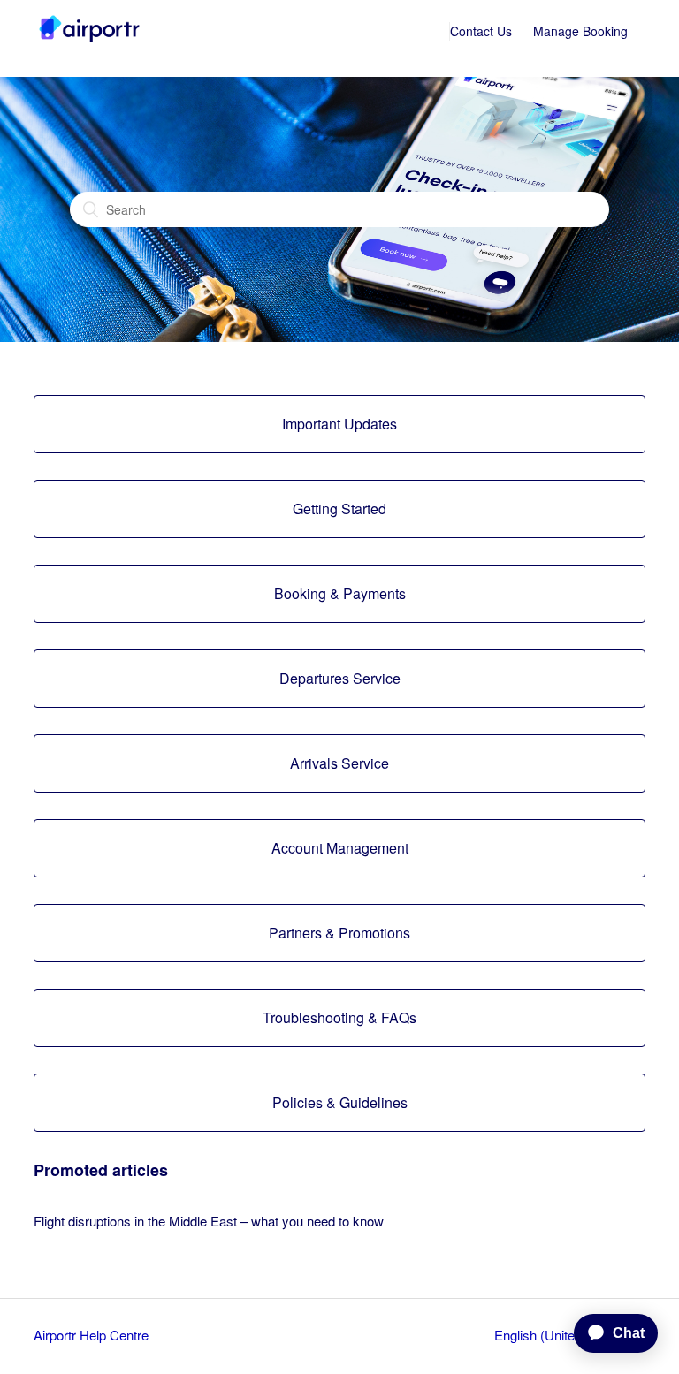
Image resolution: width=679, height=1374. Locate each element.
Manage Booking (580, 31)
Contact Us (481, 31)
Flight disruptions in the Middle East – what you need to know (209, 1220)
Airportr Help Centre (91, 1334)
